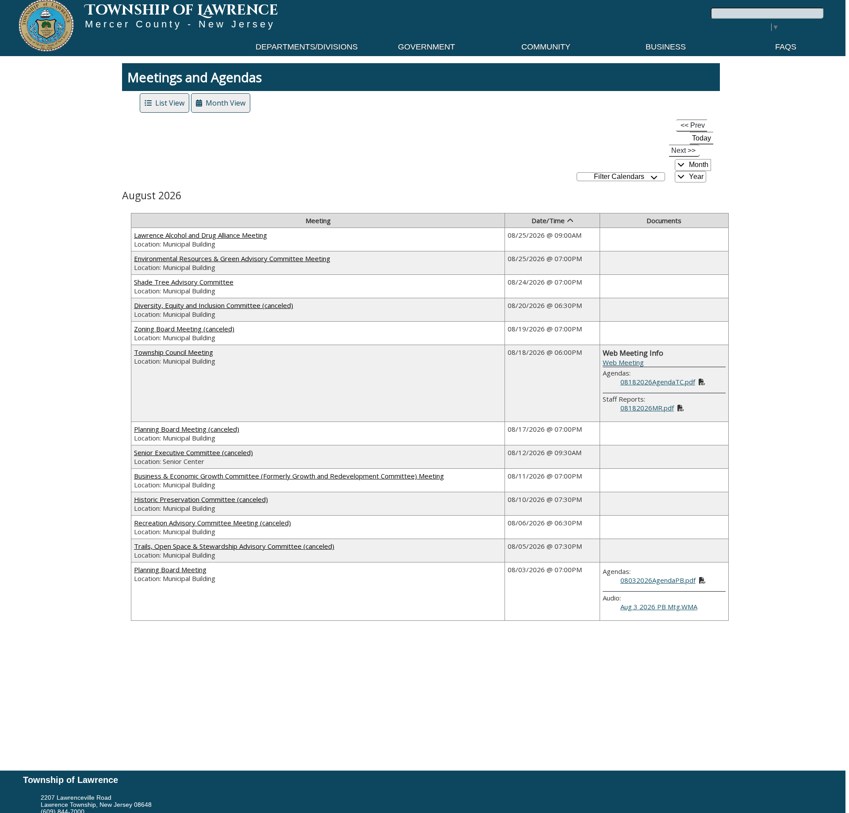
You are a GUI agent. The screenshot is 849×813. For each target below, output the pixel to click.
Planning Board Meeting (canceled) (186, 429)
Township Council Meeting (173, 352)
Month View (223, 103)
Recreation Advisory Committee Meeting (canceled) (212, 522)
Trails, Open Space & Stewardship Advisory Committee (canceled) (234, 546)
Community (545, 46)
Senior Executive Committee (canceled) (193, 452)
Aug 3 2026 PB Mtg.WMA (658, 606)
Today (701, 138)
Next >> (683, 150)
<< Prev (693, 125)
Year (695, 176)
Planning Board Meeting (170, 569)
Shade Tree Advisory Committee (183, 281)
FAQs (785, 46)
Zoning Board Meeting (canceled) (184, 328)
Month (697, 164)
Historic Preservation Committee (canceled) (201, 499)
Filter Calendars (621, 176)
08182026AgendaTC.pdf (657, 381)
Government (426, 46)
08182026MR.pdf (647, 407)
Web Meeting (623, 362)
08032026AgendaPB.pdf (658, 580)
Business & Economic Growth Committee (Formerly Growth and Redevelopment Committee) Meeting (289, 475)
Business (666, 46)
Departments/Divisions (307, 46)
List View (168, 103)
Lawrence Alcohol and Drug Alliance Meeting (200, 235)
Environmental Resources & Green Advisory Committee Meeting (232, 258)
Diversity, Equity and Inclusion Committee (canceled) (213, 305)
